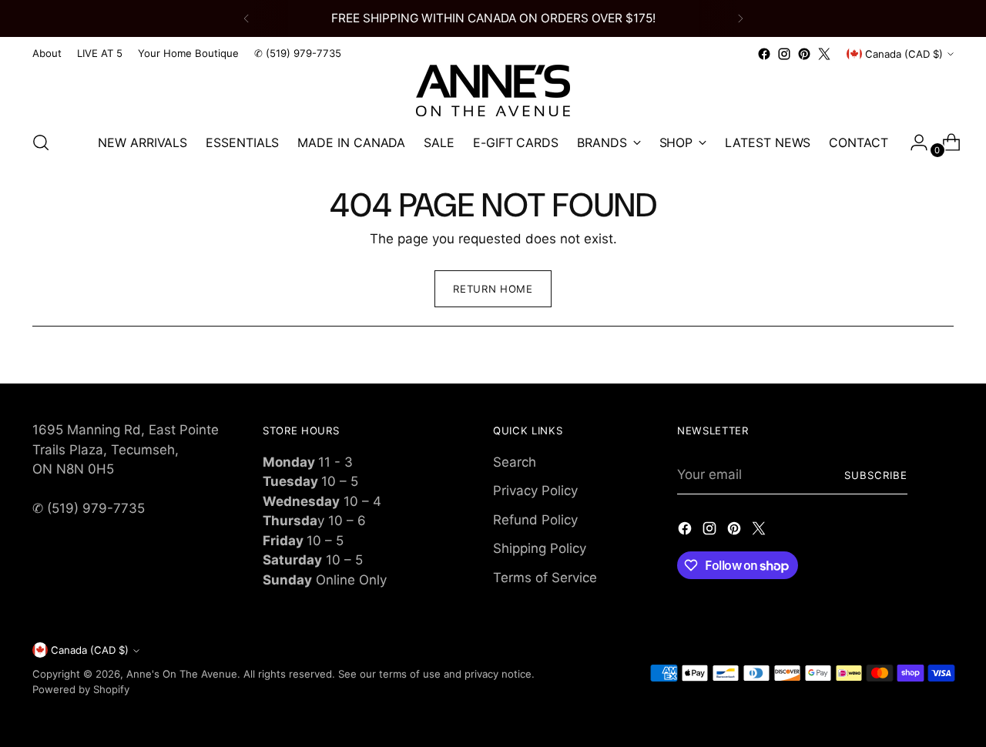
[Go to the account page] (912, 142)
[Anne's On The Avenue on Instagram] (784, 54)
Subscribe (875, 475)
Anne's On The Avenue (181, 674)
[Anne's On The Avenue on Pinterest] (804, 54)
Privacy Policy (535, 490)
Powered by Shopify (80, 689)
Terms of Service (545, 577)
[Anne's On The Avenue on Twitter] (824, 54)
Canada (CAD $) (904, 54)
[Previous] (246, 18)
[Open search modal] (40, 142)
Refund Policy (535, 520)
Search (514, 462)
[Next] (740, 18)
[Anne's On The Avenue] (493, 90)
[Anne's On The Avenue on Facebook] (764, 54)
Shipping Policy (539, 548)
